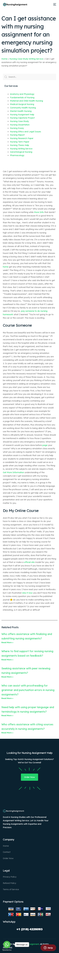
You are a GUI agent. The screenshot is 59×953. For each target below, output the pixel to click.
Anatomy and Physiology (22, 94)
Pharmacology (17, 155)
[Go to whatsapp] (6, 944)
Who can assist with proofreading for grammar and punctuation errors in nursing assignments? (27, 690)
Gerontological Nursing (21, 152)
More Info (39, 212)
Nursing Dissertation (20, 124)
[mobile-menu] (54, 4)
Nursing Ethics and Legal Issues (25, 131)
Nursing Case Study (19, 121)
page (44, 445)
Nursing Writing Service (21, 148)
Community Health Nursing (23, 107)
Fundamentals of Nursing (22, 97)
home (5, 266)
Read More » (7, 642)
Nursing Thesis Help (19, 145)
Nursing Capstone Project (22, 118)
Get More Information (13, 472)
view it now (27, 593)
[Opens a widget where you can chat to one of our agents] (48, 948)
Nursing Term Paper (19, 141)
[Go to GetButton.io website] (6, 950)
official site (29, 562)
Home (4, 59)
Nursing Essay (17, 128)
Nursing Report (17, 135)
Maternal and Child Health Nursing (26, 101)
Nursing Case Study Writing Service (26, 59)
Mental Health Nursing (21, 111)
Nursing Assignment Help (22, 114)
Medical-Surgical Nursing (22, 104)
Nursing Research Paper (21, 138)
